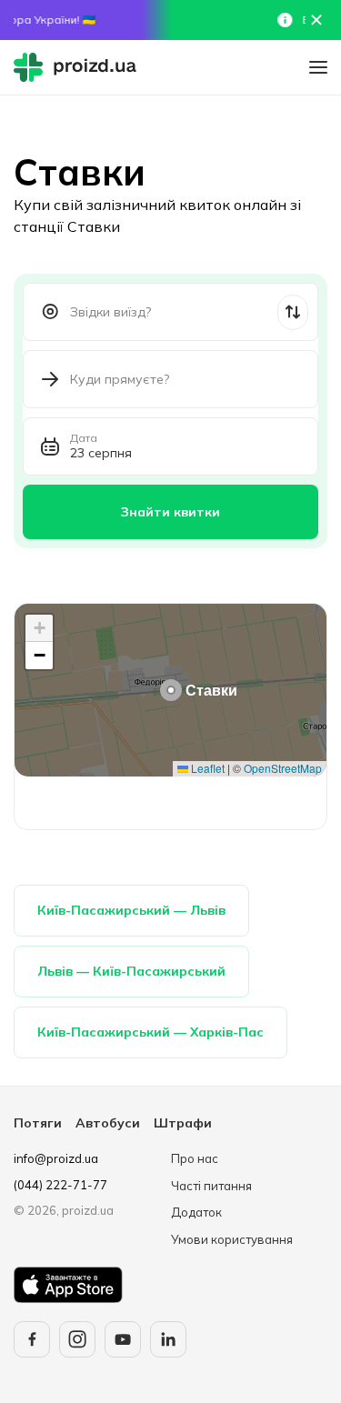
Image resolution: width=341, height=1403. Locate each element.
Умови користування (232, 1239)
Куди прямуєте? (119, 379)
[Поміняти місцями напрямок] (292, 312)
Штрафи (183, 1123)
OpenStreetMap (283, 768)
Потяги (38, 1123)
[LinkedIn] (168, 1339)
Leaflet (206, 768)
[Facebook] (32, 1339)
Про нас (194, 1158)
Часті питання (211, 1185)
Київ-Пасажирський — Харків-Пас (150, 1032)
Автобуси (107, 1123)
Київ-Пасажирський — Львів (131, 910)
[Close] (316, 20)
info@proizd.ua (56, 1158)
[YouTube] (123, 1339)
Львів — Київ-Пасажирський (131, 971)
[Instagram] (77, 1339)
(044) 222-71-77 (60, 1185)
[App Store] (68, 1285)
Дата (83, 438)
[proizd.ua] (79, 67)
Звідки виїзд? (110, 312)
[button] (171, 690)
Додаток (196, 1212)
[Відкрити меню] (318, 67)
